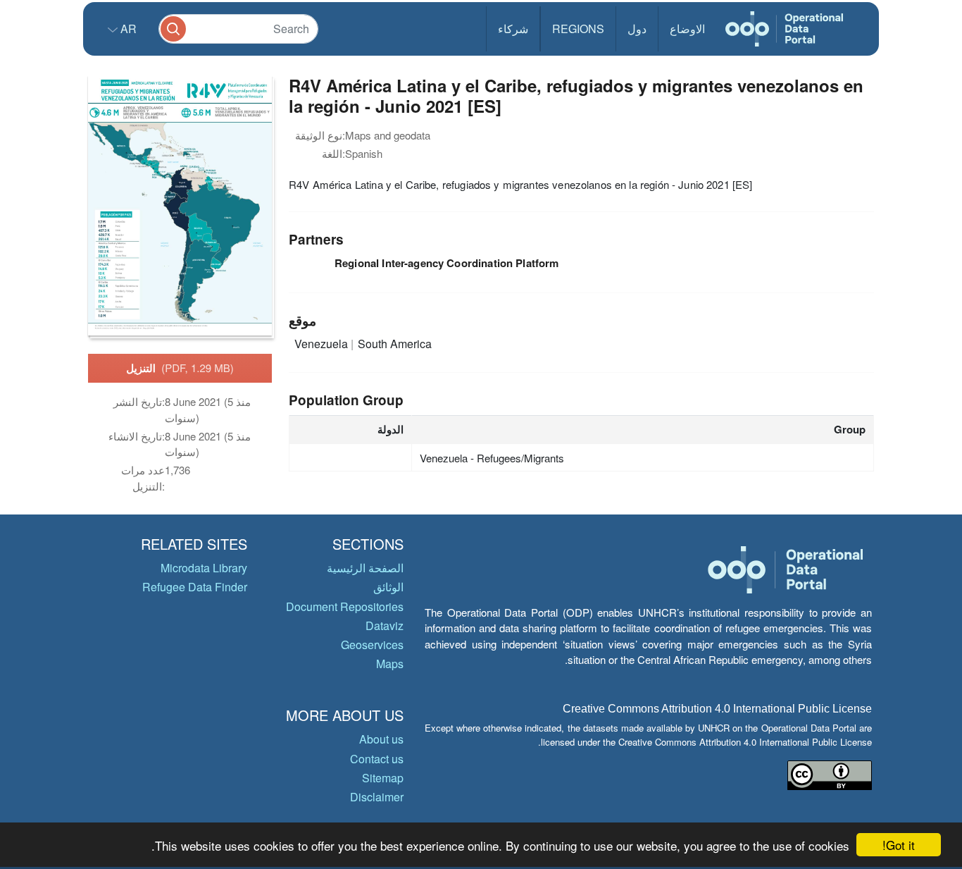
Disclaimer (377, 797)
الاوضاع (687, 28)
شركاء (513, 28)
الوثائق (388, 587)
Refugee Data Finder (194, 587)
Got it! (898, 844)
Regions (578, 28)
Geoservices (372, 644)
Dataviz (385, 625)
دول (636, 28)
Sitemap (383, 778)
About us (381, 739)
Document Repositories (345, 606)
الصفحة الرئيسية (365, 568)
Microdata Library (204, 568)
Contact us (377, 759)
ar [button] (127, 28)
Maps (390, 663)
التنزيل (180, 368)
